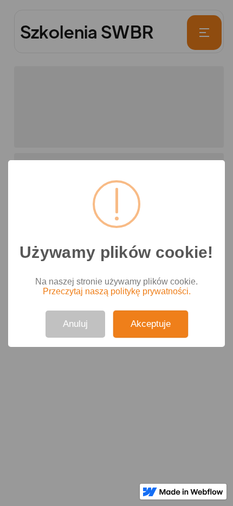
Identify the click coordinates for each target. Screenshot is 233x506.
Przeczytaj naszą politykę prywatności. (117, 291)
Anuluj (75, 324)
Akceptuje (151, 324)
